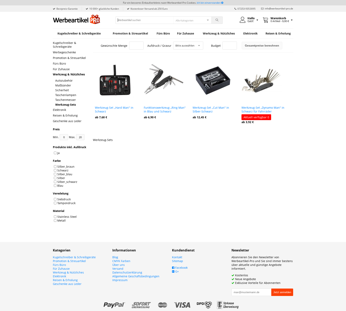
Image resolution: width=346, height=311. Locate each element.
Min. (56, 137)
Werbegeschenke (64, 52)
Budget (216, 46)
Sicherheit (62, 90)
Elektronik (250, 33)
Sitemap (177, 261)
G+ (176, 271)
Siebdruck (64, 199)
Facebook (181, 267)
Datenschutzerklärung (127, 272)
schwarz (62, 170)
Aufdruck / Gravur (159, 46)
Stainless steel (67, 217)
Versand (117, 268)
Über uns (118, 265)
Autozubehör (64, 80)
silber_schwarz (67, 182)
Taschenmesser (65, 100)
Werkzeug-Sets (65, 104)
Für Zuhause (185, 33)
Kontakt (177, 257)
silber (61, 178)
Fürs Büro (163, 33)
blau (60, 185)
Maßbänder (63, 85)
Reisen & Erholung (278, 33)
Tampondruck (66, 203)
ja (58, 153)
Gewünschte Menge (114, 46)
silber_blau (64, 174)
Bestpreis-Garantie (67, 8)
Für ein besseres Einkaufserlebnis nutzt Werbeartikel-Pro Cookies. (159, 2)
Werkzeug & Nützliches (219, 33)
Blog (115, 257)
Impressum (120, 280)
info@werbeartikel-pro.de (279, 8)
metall (61, 220)
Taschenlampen (65, 95)
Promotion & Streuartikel (130, 33)
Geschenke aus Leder (67, 121)
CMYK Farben (121, 261)
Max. (72, 137)
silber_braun (65, 166)
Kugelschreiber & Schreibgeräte (79, 33)
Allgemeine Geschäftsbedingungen (135, 276)
